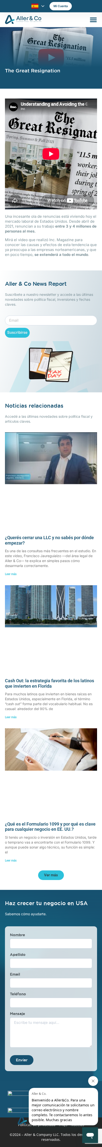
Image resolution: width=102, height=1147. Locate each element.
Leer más (11, 574)
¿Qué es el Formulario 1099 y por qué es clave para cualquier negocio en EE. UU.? (50, 826)
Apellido (18, 954)
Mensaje (17, 1014)
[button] (51, 875)
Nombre (17, 935)
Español (35, 6)
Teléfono (18, 994)
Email (15, 974)
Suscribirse (17, 332)
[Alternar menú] (93, 19)
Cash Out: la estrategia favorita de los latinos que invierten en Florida (49, 683)
